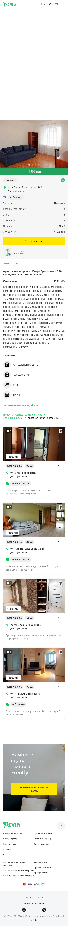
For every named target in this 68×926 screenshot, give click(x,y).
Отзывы (7, 849)
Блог (5, 854)
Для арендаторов (11, 838)
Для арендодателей (12, 833)
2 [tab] (32, 165)
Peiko (35, 920)
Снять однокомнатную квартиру (14, 863)
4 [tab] (39, 165)
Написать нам (9, 844)
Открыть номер (34, 241)
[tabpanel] (34, 144)
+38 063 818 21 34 (34, 897)
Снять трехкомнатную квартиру (18, 875)
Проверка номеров (43, 833)
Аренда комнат (41, 862)
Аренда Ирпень (41, 873)
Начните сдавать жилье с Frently (34, 789)
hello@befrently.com (34, 903)
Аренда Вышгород (42, 867)
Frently (10, 4)
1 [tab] (29, 165)
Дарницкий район (13, 417)
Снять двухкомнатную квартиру (18, 870)
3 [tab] (35, 165)
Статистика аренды (43, 838)
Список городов (41, 844)
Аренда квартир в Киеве (28, 414)
